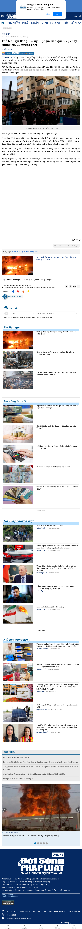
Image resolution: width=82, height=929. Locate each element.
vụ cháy (36, 279)
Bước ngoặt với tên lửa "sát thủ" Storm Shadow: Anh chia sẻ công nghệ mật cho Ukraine (57, 547)
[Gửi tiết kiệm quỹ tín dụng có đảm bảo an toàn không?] (18, 434)
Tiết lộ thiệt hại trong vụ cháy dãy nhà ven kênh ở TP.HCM (55, 258)
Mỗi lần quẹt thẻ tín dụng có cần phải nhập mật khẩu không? (57, 447)
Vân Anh (8, 49)
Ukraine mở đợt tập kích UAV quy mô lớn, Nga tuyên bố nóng (30, 836)
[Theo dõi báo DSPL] (41, 53)
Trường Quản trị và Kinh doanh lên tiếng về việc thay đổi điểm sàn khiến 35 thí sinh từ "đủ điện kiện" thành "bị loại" (57, 687)
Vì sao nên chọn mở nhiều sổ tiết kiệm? (53, 467)
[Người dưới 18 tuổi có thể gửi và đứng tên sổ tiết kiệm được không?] (18, 414)
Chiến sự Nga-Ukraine (11, 832)
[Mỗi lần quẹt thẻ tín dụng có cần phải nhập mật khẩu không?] (18, 454)
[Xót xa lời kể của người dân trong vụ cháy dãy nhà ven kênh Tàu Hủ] (18, 380)
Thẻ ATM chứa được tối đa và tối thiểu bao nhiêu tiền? (57, 488)
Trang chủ (8, 928)
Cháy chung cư (46, 279)
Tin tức (13, 23)
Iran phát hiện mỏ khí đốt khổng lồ (51, 607)
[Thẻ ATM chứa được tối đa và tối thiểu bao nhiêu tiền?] (18, 495)
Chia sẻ (74, 928)
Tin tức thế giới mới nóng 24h (25, 251)
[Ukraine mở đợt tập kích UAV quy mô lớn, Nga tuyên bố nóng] (41, 807)
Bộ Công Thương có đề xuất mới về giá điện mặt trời (57, 706)
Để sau (48, 14)
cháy (9, 279)
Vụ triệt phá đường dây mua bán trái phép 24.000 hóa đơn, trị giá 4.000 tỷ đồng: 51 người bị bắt (58, 645)
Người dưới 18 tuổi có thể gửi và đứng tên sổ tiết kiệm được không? (57, 407)
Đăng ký (57, 14)
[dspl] (3, 23)
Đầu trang (65, 923)
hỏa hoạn (16, 279)
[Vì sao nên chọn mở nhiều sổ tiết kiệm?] (18, 474)
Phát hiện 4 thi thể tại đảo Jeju (50, 526)
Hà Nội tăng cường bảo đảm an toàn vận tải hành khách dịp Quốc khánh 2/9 (58, 665)
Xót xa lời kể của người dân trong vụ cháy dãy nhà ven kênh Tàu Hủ (56, 373)
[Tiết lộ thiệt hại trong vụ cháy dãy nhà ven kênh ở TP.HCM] (17, 265)
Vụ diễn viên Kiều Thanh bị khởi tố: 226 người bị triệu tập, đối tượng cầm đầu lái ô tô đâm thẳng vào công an (57, 727)
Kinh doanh (51, 23)
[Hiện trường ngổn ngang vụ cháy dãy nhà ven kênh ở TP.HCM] (18, 360)
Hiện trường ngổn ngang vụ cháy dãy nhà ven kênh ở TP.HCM (56, 353)
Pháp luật (30, 23)
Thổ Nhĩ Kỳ (26, 279)
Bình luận (57, 928)
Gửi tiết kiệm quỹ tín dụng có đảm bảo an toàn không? (56, 427)
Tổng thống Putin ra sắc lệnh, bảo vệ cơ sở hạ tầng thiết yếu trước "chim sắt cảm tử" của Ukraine (56, 568)
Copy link (24, 928)
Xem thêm (40, 511)
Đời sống (71, 23)
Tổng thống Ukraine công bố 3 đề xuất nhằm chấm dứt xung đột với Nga (55, 587)
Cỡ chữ (41, 928)
